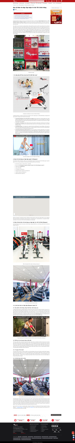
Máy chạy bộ (22, 3)
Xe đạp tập (27, 3)
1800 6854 (15, 433)
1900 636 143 (23, 433)
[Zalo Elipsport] (73, 437)
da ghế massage (55, 438)
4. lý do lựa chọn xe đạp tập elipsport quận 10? (21, 18)
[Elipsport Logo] (15, 1)
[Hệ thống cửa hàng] (73, 435)
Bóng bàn (50, 3)
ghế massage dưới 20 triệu (52, 436)
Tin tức (54, 3)
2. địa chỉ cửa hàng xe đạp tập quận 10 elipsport (21, 16)
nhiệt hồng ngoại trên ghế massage (26, 439)
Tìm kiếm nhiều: (15, 436)
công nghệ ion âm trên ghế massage (36, 438)
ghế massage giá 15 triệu (45, 436)
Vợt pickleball (45, 3)
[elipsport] (53, 430)
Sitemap (42, 431)
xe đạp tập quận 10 (20, 407)
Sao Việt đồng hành (58, 3)
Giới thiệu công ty (43, 425)
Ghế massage (16, 3)
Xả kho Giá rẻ (33, 3)
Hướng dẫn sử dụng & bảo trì (34, 430)
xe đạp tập (31, 407)
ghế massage (19, 436)
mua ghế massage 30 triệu (16, 438)
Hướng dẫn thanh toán (33, 431)
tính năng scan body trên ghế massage (47, 438)
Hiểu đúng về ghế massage (55, 7)
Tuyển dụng (43, 430)
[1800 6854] (73, 439)
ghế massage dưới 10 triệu (37, 436)
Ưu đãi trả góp (39, 3)
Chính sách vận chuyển (33, 425)
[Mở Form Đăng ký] (73, 432)
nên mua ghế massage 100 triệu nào (26, 438)
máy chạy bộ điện (24, 436)
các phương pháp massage (17, 439)
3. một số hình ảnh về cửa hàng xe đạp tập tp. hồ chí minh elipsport (23, 17)
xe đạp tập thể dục (30, 436)
